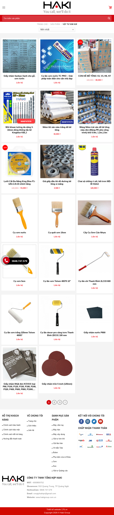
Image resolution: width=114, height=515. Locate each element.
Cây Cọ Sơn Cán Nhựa (94, 232)
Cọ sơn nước (19, 232)
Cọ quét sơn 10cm (57, 232)
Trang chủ (42, 24)
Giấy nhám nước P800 (94, 332)
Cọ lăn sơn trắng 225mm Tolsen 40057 (19, 333)
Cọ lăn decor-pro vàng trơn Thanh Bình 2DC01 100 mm (57, 333)
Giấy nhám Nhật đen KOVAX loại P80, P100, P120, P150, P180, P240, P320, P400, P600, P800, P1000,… (19, 386)
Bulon (55, 452)
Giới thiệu (32, 426)
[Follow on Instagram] (87, 421)
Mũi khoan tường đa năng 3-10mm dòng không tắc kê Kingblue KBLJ (19, 130)
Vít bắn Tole (58, 448)
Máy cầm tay (58, 425)
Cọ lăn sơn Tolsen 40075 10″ (57, 281)
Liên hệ (31, 430)
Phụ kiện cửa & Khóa (61, 457)
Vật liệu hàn (58, 443)
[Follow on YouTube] (100, 421)
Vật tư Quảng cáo (60, 471)
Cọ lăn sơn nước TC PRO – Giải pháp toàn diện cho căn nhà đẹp (57, 77)
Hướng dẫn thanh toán (12, 439)
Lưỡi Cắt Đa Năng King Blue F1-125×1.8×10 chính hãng (19, 182)
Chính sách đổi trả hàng (13, 434)
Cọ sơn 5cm (19, 281)
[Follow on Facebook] (81, 421)
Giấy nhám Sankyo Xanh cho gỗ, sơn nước (19, 77)
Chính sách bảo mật (11, 430)
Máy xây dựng (59, 434)
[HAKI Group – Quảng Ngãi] (57, 7)
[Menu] (3, 7)
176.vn (64, 509)
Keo (54, 466)
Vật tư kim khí (59, 439)
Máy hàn (56, 430)
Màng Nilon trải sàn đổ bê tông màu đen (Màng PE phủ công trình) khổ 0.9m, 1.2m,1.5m (94, 130)
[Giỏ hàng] (110, 7)
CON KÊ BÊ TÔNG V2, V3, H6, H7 (94, 76)
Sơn (55, 461)
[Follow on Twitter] (94, 421)
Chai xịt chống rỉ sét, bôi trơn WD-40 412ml (94, 182)
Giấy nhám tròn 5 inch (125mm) (57, 384)
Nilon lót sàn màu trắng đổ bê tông (57, 128)
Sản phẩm (55, 24)
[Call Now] (6, 261)
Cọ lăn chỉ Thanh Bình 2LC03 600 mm (94, 282)
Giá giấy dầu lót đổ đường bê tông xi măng (57, 182)
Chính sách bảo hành (11, 425)
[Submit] (109, 18)
